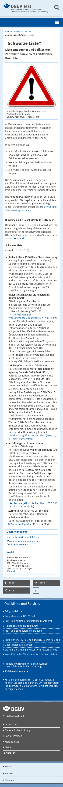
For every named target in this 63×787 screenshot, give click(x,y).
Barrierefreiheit (13, 736)
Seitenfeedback (15, 716)
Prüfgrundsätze (13, 611)
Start (7, 32)
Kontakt (21, 238)
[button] (16, 583)
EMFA (8, 747)
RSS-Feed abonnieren (17, 671)
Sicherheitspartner (22, 524)
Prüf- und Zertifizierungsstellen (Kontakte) (28, 621)
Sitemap (9, 780)
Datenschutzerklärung (17, 730)
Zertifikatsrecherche (22, 32)
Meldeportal (12, 742)
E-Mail (12, 571)
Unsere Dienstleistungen (19, 645)
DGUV (8, 767)
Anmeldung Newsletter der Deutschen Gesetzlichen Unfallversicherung (26, 665)
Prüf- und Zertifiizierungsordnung (23, 631)
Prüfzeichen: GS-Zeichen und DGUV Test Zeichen (32, 640)
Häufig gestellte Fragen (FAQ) (21, 626)
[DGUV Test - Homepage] (26, 8)
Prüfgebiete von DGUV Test (20, 616)
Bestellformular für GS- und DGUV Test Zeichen (31, 654)
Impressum (11, 724)
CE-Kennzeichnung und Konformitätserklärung (31, 650)
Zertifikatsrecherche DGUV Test (24, 537)
